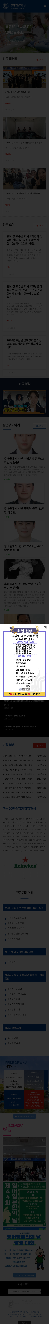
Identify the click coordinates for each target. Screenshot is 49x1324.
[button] (45, 628)
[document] (24, 662)
